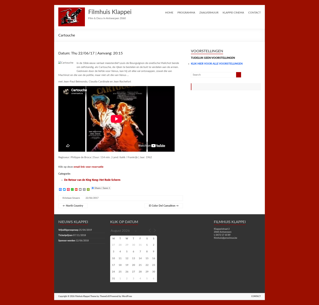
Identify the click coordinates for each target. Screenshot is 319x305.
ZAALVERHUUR (208, 12)
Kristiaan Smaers (71, 198)
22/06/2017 (92, 198)
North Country (73, 205)
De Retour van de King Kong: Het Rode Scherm (92, 180)
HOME (169, 12)
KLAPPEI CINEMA (233, 12)
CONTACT (254, 12)
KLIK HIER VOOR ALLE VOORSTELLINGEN (217, 63)
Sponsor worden (66, 241)
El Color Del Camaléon (164, 205)
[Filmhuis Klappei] (71, 9)
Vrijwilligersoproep (68, 230)
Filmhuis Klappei (110, 12)
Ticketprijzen (65, 235)
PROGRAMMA (186, 12)
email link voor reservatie (89, 166)
